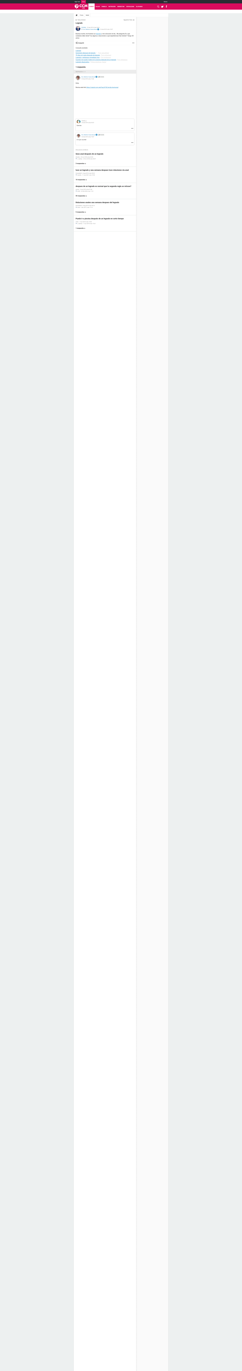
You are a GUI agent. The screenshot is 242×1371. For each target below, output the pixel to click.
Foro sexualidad (103, 53)
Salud (83, 1)
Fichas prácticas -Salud (98, 62)
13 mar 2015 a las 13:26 (87, 79)
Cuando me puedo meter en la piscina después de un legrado (96, 60)
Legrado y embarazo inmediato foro (88, 57)
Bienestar (120, 6)
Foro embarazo (106, 55)
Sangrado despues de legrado (85, 53)
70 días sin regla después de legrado (88, 55)
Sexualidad (130, 6)
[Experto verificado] (98, 29)
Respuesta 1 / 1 (81, 71)
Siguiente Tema (128, 20)
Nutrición (112, 6)
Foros (91, 6)
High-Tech (77, 1)
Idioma (165, 1)
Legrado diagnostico (82, 62)
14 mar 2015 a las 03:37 (87, 122)
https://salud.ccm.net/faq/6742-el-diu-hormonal (102, 87)
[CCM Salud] (81, 6)
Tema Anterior (81, 20)
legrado (98, 34)
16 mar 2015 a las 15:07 (106, 29)
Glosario (139, 6)
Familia (104, 6)
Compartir (81, 43)
